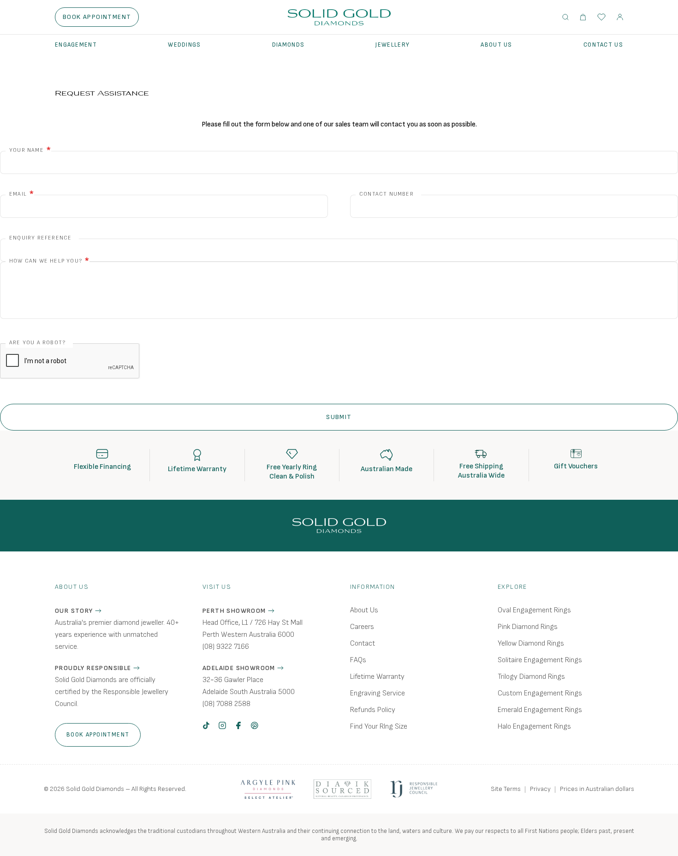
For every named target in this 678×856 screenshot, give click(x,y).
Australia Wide (481, 475)
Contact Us (603, 44)
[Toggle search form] (565, 17)
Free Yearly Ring (292, 467)
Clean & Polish (292, 476)
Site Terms (506, 789)
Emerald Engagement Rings (540, 710)
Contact (362, 643)
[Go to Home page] (339, 17)
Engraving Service (377, 693)
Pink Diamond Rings (528, 627)
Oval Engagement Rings (534, 610)
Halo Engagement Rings (534, 726)
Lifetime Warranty (197, 469)
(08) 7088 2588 (226, 704)
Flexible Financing (102, 466)
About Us (496, 44)
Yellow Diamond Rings (531, 643)
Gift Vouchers (576, 466)
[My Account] (620, 17)
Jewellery (392, 44)
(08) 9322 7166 (225, 646)
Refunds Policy (372, 710)
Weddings (184, 44)
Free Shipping (481, 466)
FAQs (358, 660)
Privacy (540, 789)
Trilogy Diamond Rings (531, 676)
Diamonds (288, 44)
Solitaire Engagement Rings (540, 660)
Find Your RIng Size (378, 726)
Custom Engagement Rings (540, 693)
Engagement (76, 44)
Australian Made (386, 469)
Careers (362, 627)
